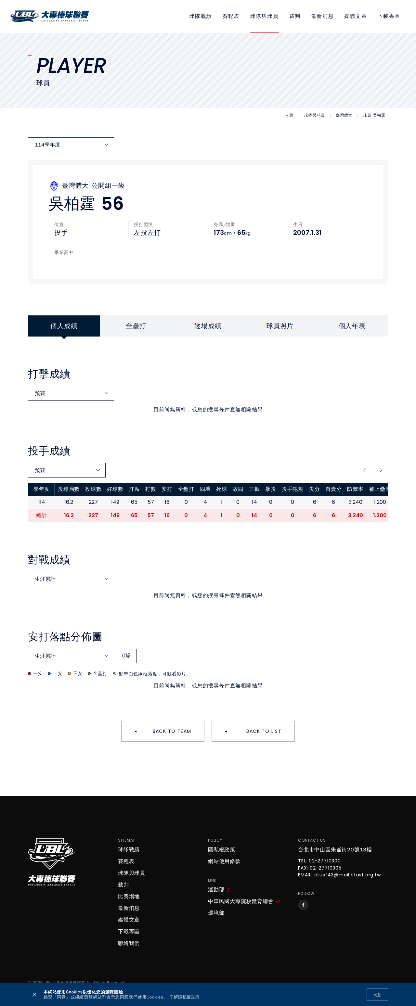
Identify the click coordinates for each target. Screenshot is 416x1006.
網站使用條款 (224, 861)
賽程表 (231, 16)
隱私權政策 (221, 850)
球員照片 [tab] (279, 326)
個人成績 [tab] (63, 326)
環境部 (216, 913)
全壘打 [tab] (136, 326)
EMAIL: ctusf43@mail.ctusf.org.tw (339, 875)
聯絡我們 (129, 943)
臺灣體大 (344, 115)
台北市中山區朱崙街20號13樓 (335, 850)
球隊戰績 (200, 16)
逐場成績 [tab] (207, 326)
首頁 (289, 115)
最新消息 (322, 16)
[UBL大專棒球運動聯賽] (49, 16)
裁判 (295, 16)
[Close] (34, 994)
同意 (377, 994)
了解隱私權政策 (184, 997)
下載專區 (389, 16)
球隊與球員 (264, 16)
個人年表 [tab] (352, 326)
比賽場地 (129, 896)
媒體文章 (355, 16)
